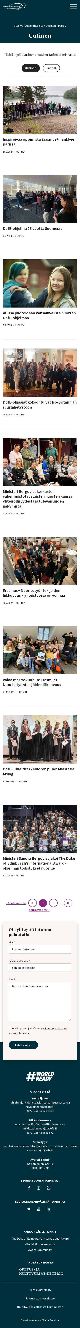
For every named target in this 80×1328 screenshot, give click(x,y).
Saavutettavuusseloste (40, 1298)
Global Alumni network (40, 1244)
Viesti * (13, 979)
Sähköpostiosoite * (19, 961)
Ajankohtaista (34, 25)
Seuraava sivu (38, 909)
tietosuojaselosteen (55, 1028)
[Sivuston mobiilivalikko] (73, 7)
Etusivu (18, 25)
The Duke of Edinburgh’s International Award (40, 1238)
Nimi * (12, 942)
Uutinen (51, 25)
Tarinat (51, 68)
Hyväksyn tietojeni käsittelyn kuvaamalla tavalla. (38, 1031)
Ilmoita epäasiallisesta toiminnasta (40, 1307)
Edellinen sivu (17, 903)
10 (68, 903)
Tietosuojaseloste (40, 1290)
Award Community (40, 1250)
